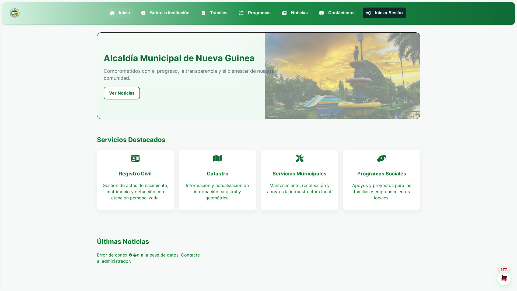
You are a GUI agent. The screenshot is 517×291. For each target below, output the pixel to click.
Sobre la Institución (170, 13)
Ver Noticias (122, 93)
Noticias (299, 13)
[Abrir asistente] (504, 278)
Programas (259, 13)
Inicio (124, 13)
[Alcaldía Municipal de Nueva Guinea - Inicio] (14, 12)
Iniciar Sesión (389, 13)
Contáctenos (341, 13)
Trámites (219, 13)
